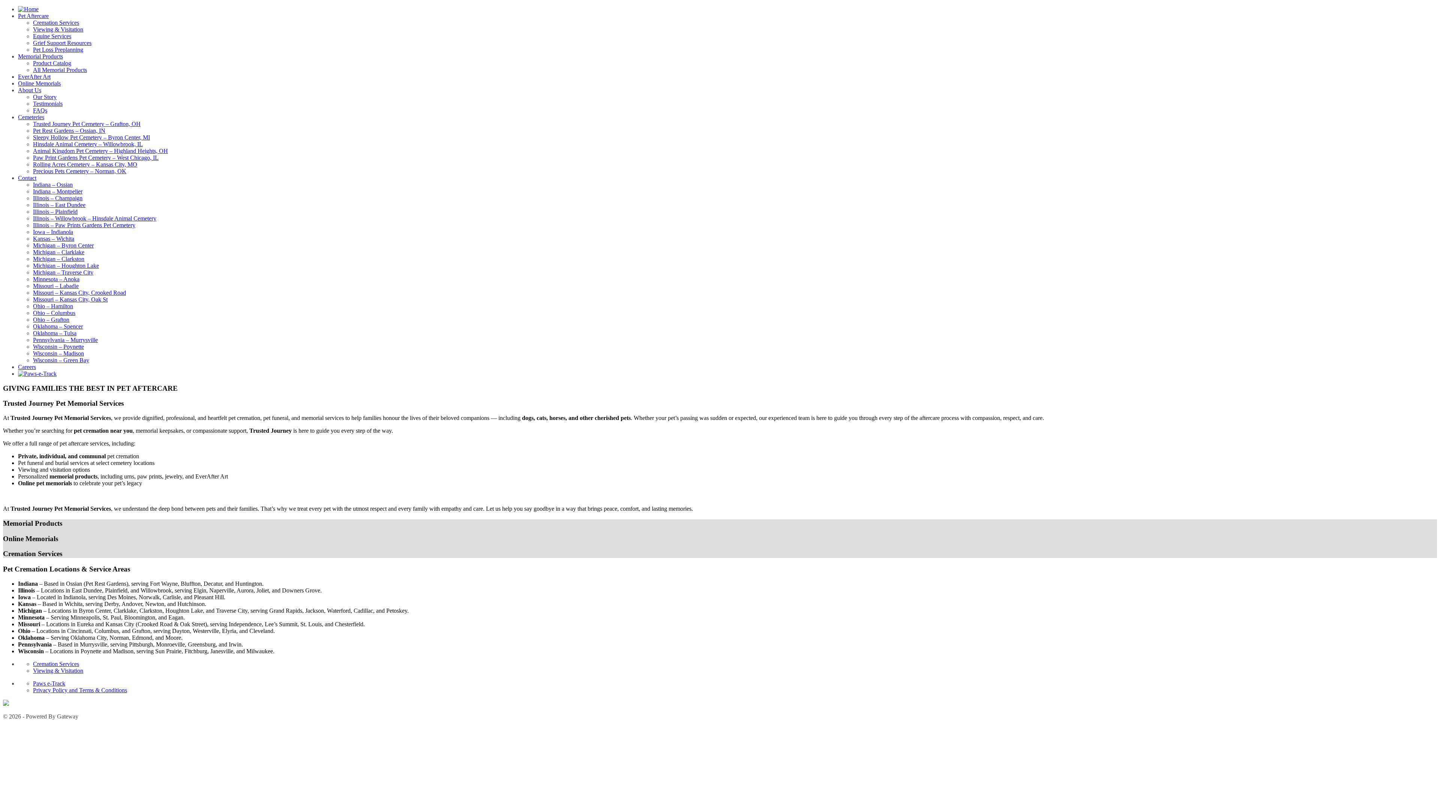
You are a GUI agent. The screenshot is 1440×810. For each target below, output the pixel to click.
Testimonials (48, 103)
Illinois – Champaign (57, 198)
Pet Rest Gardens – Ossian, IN (69, 131)
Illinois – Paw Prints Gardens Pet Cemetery (84, 225)
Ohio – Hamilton (53, 306)
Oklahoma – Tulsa (54, 333)
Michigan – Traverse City (63, 272)
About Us (29, 90)
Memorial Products (40, 56)
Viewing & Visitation (58, 29)
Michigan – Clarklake (58, 252)
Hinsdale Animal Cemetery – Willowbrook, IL (88, 144)
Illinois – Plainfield (55, 211)
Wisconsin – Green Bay (61, 360)
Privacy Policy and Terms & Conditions (80, 690)
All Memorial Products (60, 70)
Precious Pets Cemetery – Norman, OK (79, 171)
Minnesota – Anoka (56, 279)
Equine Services (52, 36)
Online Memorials (39, 83)
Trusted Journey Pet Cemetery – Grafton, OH (87, 124)
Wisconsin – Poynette (58, 347)
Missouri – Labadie (56, 286)
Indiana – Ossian (53, 185)
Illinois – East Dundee (59, 205)
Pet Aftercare (33, 16)
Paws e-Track (49, 683)
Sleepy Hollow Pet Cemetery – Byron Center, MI (91, 137)
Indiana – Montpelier (57, 191)
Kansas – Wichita (53, 239)
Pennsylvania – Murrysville (65, 340)
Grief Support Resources (62, 43)
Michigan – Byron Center (63, 245)
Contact (27, 178)
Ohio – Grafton (51, 319)
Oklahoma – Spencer (58, 326)
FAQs (40, 110)
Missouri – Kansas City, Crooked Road (79, 293)
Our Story (45, 97)
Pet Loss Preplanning (58, 49)
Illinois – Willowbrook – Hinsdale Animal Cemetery (94, 218)
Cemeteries (31, 117)
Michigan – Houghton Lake (66, 265)
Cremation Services (56, 23)
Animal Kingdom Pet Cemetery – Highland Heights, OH (100, 151)
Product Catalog (52, 63)
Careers (27, 367)
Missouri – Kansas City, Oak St (70, 299)
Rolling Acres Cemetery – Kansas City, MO (85, 164)
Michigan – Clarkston (58, 259)
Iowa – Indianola (53, 232)
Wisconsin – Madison (58, 353)
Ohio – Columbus (54, 313)
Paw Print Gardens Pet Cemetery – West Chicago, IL (96, 157)
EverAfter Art (34, 77)
